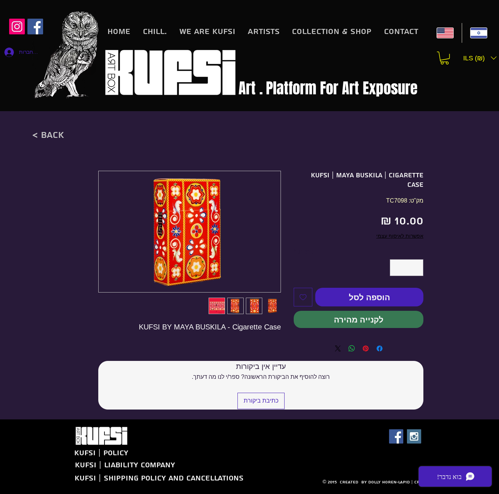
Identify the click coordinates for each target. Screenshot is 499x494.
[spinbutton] (406, 268)
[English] (445, 33)
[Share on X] (338, 348)
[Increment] (397, 268)
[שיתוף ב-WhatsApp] (351, 348)
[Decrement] (416, 268)
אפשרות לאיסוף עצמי (399, 236)
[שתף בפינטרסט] (365, 348)
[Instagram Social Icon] (17, 26)
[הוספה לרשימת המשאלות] (303, 297)
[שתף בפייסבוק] (379, 348)
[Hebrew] (478, 33)
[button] (444, 58)
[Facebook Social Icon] (396, 436)
